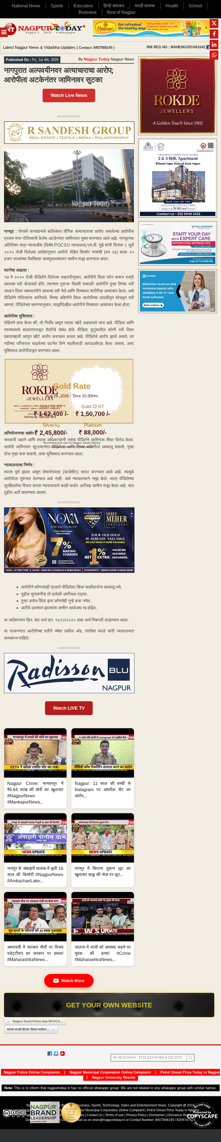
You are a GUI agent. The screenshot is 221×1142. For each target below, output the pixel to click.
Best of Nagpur (121, 12)
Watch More (72, 980)
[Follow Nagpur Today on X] (56, 1053)
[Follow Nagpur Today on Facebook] (49, 1053)
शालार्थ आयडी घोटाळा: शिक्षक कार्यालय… (31, 1029)
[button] (35, 768)
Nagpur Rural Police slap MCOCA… (35, 1021)
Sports (57, 6)
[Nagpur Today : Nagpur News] (45, 30)
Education (83, 6)
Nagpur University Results (113, 1077)
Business (87, 12)
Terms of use (114, 1115)
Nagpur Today (97, 59)
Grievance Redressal (182, 1115)
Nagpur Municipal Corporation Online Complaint (110, 1072)
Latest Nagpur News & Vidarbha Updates (39, 47)
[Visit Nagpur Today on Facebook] (208, 47)
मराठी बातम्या (145, 6)
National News (26, 6)
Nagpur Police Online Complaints (32, 1072)
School (195, 6)
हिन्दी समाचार (113, 6)
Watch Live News (69, 95)
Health (171, 6)
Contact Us (95, 1115)
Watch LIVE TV (69, 708)
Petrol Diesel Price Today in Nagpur (190, 1072)
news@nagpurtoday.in (108, 1120)
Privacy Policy (136, 1115)
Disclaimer (157, 1115)
